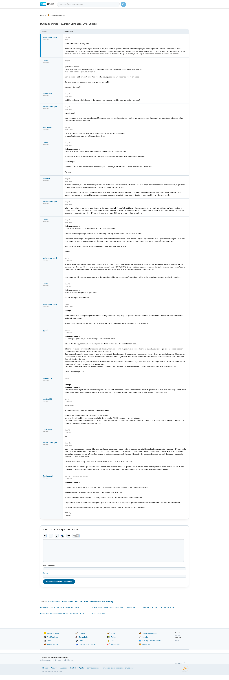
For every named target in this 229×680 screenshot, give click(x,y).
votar (70, 63)
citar (66, 40)
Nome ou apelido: (49, 566)
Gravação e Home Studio (151, 641)
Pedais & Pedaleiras (57, 15)
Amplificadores (52, 637)
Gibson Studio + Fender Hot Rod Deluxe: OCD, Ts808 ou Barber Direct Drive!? (115, 607)
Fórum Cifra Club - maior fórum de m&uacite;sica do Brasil (47, 4)
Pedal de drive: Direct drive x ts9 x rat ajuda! (158, 607)
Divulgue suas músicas (87, 644)
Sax (112, 641)
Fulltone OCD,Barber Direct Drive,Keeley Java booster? (60, 607)
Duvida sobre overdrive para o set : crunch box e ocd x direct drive (63, 613)
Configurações (93, 668)
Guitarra (82, 633)
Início (42, 15)
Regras (45, 668)
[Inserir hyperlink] (62, 536)
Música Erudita (52, 644)
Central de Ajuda (77, 668)
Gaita (81, 641)
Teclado (113, 637)
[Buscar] (123, 4)
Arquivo (54, 668)
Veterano (46, 39)
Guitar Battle (115, 644)
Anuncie (63, 668)
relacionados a (80, 601)
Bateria (145, 637)
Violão (113, 633)
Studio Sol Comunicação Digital (185, 669)
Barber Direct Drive (98, 613)
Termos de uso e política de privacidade (118, 668)
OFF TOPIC (146, 644)
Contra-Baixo (83, 637)
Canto (49, 641)
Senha (45, 573)
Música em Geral (53, 633)
